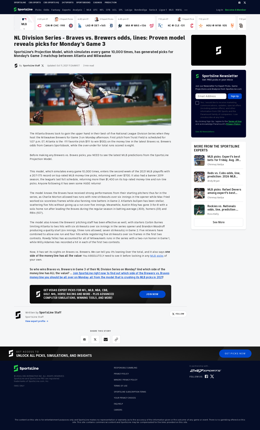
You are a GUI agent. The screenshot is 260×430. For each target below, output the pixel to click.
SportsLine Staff (50, 312)
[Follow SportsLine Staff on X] (42, 65)
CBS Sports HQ (51, 2)
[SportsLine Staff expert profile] (18, 315)
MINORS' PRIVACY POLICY (125, 380)
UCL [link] (114, 9)
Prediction (111, 2)
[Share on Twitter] (95, 339)
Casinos (97, 2)
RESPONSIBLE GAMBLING (125, 367)
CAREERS (118, 408)
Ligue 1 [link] (163, 9)
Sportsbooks (83, 2)
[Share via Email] (106, 339)
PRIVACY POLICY (121, 374)
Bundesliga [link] (140, 9)
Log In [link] (219, 9)
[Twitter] (245, 2)
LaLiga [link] (128, 9)
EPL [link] (121, 9)
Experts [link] (66, 9)
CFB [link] (108, 9)
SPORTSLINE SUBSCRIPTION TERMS (130, 392)
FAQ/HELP (118, 402)
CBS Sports (35, 2)
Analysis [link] (77, 9)
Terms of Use (234, 121)
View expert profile (35, 321)
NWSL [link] (179, 9)
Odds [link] (46, 9)
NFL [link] (102, 9)
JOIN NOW (152, 294)
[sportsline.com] (23, 9)
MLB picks (156, 256)
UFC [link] (95, 9)
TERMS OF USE (120, 386)
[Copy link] (116, 339)
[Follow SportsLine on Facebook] (206, 376)
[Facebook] (239, 2)
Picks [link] (38, 9)
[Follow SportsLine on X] (212, 376)
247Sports (67, 2)
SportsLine (20, 2)
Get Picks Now (235, 353)
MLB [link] (88, 9)
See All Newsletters (204, 131)
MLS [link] (171, 9)
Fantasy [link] (55, 9)
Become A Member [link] (235, 9)
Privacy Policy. (233, 124)
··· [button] (185, 10)
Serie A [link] (153, 9)
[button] (24, 23)
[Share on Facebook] (84, 339)
